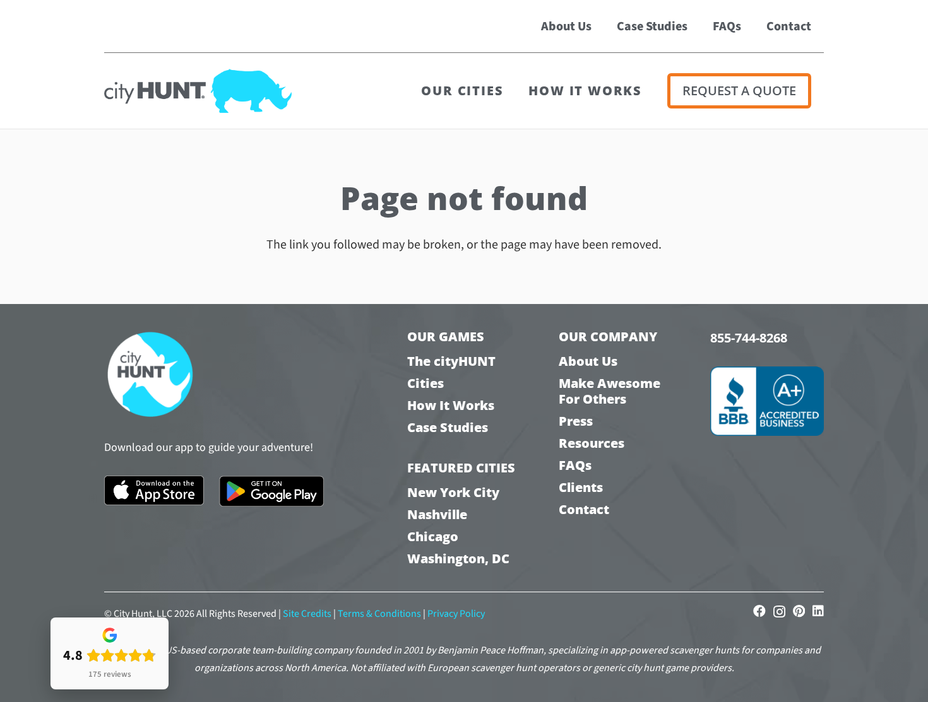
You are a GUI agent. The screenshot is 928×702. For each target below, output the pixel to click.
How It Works (450, 405)
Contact (584, 509)
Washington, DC (458, 558)
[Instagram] (779, 612)
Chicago (432, 536)
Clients (581, 487)
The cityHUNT (451, 361)
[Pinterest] (799, 611)
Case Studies (447, 427)
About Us (588, 361)
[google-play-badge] (271, 491)
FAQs (575, 465)
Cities (425, 383)
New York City (453, 492)
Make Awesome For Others (609, 391)
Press (576, 421)
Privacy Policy (456, 614)
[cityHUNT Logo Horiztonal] (198, 91)
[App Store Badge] (154, 490)
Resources (591, 443)
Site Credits (307, 614)
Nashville (437, 514)
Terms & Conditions (379, 614)
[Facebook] (759, 611)
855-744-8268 (748, 337)
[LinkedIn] (818, 611)
